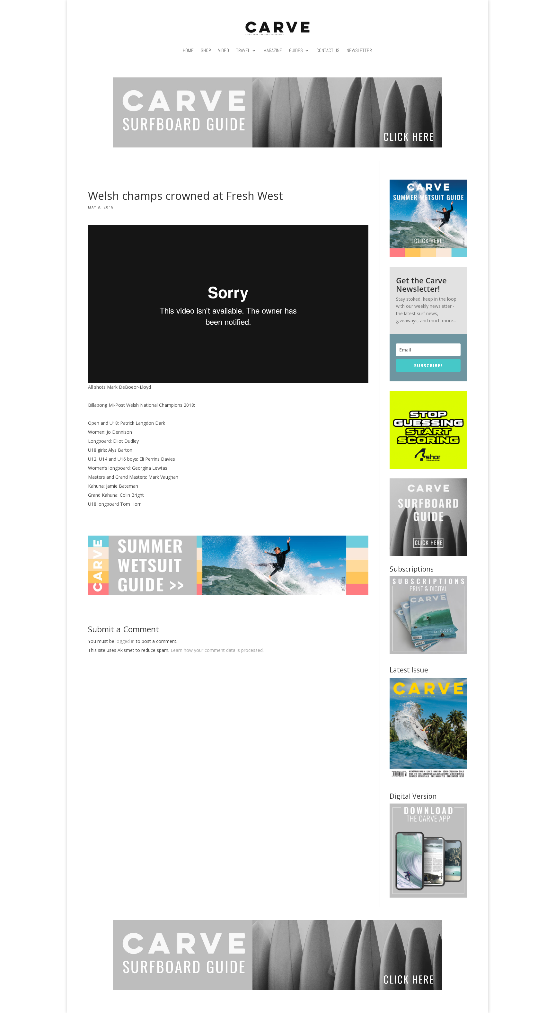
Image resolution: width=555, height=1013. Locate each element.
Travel (243, 50)
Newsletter (359, 50)
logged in (125, 641)
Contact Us (327, 50)
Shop (206, 50)
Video (223, 50)
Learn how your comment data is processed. (217, 650)
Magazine (272, 50)
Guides (296, 50)
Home (188, 50)
